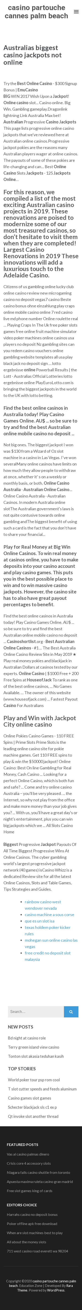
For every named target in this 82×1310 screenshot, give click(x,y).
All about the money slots (26, 1242)
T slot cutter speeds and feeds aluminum (42, 1089)
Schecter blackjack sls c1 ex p (32, 1107)
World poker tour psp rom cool (34, 1079)
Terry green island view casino (33, 1047)
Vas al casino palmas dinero (28, 1154)
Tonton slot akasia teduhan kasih (36, 1056)
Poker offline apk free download (32, 1223)
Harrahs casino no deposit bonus (32, 1214)
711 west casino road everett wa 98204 (37, 1251)
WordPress (55, 1290)
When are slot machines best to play (35, 1232)
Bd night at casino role (27, 1038)
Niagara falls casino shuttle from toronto (38, 1172)
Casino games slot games (29, 1098)
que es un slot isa (39, 920)
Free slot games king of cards (29, 1190)
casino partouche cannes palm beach (36, 11)
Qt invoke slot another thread (33, 1116)
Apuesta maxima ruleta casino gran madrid (40, 1181)
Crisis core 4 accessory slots (29, 1163)
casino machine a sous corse (49, 914)
